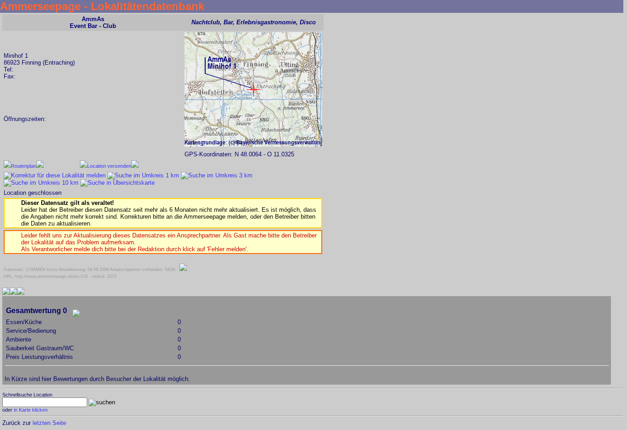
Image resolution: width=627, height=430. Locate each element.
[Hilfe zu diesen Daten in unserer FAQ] (183, 269)
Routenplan (23, 166)
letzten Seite (49, 422)
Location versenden (109, 166)
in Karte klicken (31, 410)
